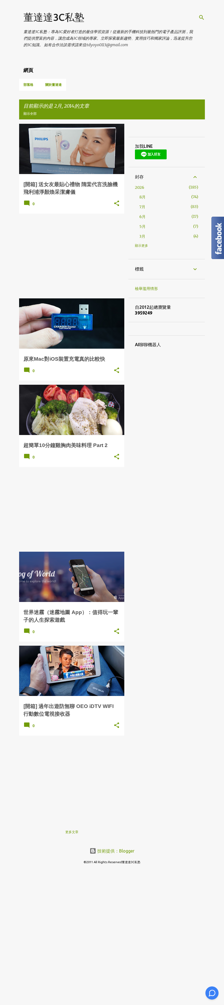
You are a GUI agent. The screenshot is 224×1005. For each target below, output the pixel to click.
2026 (139, 187)
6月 (142, 216)
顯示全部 (30, 113)
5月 (142, 226)
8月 (142, 197)
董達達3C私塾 (53, 17)
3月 (142, 236)
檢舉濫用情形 (146, 288)
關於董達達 (53, 84)
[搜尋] (201, 17)
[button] (116, 203)
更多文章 (71, 832)
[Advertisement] (69, 256)
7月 (142, 206)
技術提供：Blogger (115, 850)
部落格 (28, 84)
